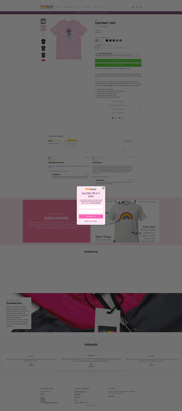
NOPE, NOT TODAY (91, 221)
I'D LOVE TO (91, 216)
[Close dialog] (103, 188)
